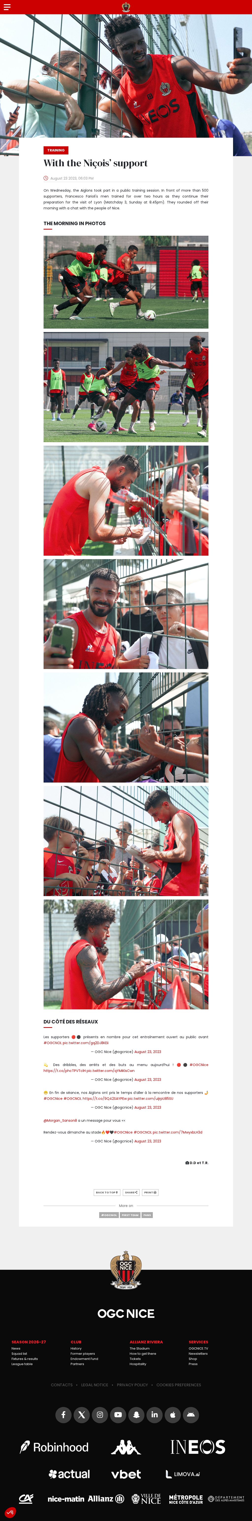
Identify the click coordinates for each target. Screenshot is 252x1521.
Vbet (126, 1474)
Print (149, 1192)
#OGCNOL (53, 1042)
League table (22, 1364)
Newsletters (198, 1353)
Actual (69, 1474)
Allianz (106, 1499)
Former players (83, 1353)
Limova (183, 1474)
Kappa (126, 1447)
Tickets (135, 1358)
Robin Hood (54, 1447)
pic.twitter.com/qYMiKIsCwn (111, 1070)
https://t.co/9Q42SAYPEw (105, 1098)
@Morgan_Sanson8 (60, 1120)
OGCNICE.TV (198, 1348)
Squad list (19, 1353)
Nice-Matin (66, 1499)
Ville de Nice (146, 1499)
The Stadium (140, 1348)
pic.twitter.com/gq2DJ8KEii (86, 1042)
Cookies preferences (179, 1385)
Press (193, 1364)
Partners (77, 1364)
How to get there (143, 1353)
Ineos (198, 1447)
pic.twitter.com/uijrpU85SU (150, 1098)
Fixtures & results (25, 1358)
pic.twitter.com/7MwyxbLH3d (177, 1132)
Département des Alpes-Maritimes (226, 1499)
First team (130, 1215)
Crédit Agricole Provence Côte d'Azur (26, 1499)
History (76, 1348)
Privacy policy (132, 1385)
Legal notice (94, 1385)
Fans (147, 1215)
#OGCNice (198, 1064)
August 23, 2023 (147, 1051)
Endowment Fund (84, 1358)
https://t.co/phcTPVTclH (65, 1070)
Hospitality (138, 1364)
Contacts (62, 1385)
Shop (193, 1358)
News (16, 1348)
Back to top (106, 1192)
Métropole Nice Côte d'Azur (186, 1499)
